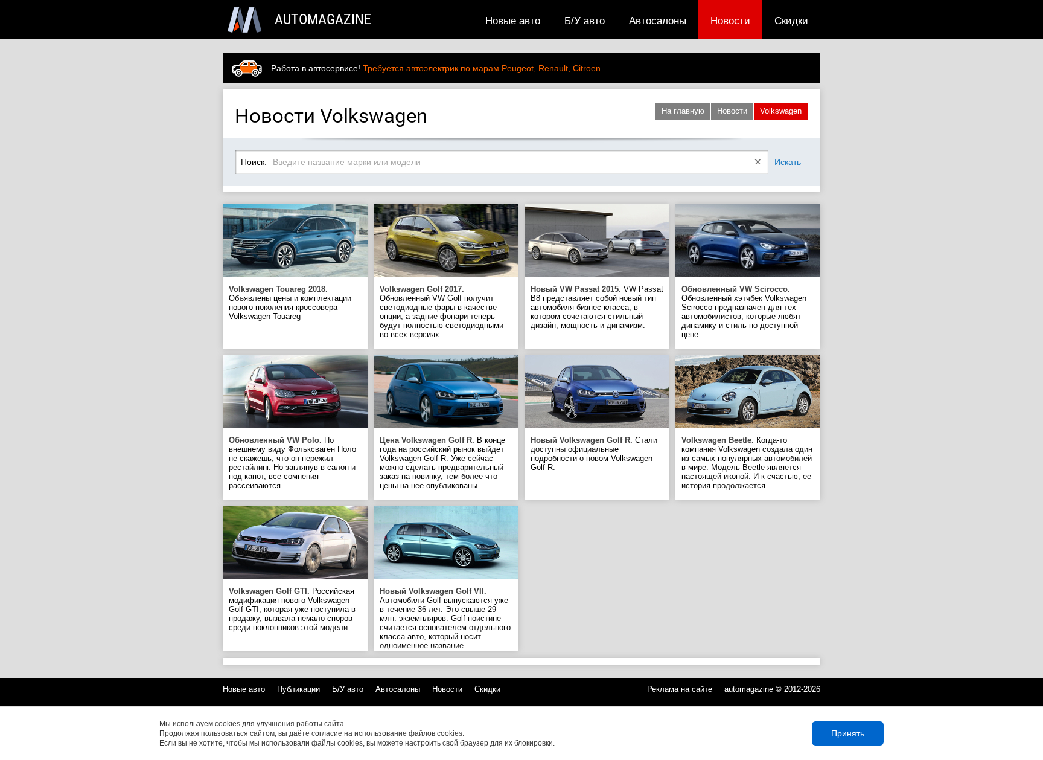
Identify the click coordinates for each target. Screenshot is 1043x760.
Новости (730, 20)
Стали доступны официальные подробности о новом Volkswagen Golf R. (594, 454)
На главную (683, 110)
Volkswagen (781, 110)
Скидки (791, 20)
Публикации (298, 689)
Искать (787, 162)
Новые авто (512, 20)
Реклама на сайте (679, 689)
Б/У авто (584, 20)
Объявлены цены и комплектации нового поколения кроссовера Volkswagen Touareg (290, 303)
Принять (847, 733)
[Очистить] (758, 162)
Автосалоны (657, 20)
